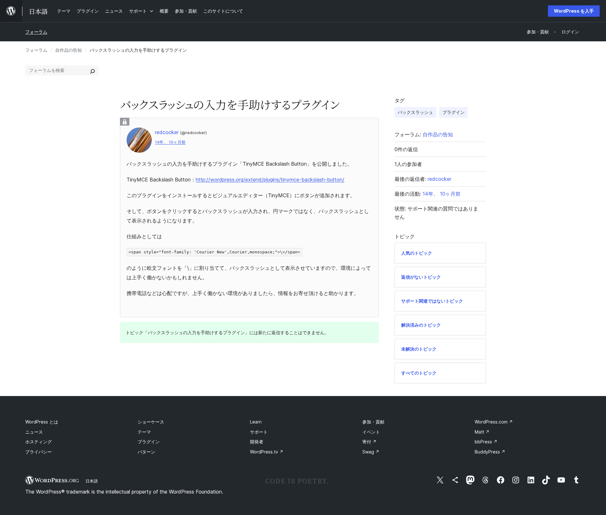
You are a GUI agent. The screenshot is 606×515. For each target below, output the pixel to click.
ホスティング (38, 441)
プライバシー (38, 451)
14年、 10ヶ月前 (170, 142)
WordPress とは (41, 421)
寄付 (369, 441)
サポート (259, 432)
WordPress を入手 (574, 11)
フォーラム (36, 31)
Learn (256, 421)
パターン (146, 451)
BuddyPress (490, 451)
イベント (371, 432)
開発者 (256, 441)
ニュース (34, 432)
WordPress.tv (266, 451)
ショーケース (151, 421)
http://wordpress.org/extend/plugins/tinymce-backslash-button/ (270, 179)
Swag (370, 451)
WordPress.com (494, 421)
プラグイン (454, 112)
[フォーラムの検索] (92, 70)
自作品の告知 (68, 50)
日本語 (92, 480)
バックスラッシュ (415, 112)
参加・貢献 (373, 421)
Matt (482, 432)
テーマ (144, 432)
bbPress (486, 441)
